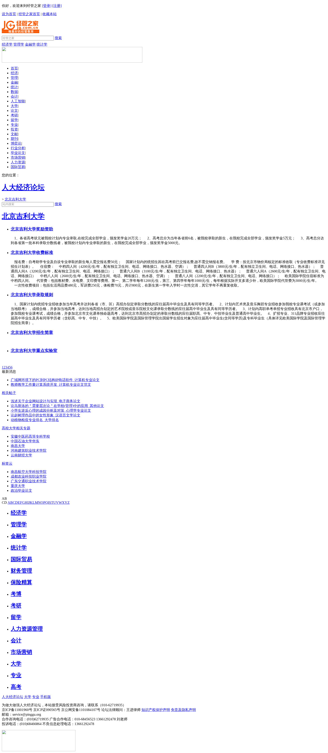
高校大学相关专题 (16, 428)
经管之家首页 (29, 14)
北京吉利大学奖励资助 (32, 229)
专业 (14, 125)
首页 (14, 68)
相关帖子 (9, 393)
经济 (14, 73)
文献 (14, 134)
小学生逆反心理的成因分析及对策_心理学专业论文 (51, 410)
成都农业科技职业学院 (28, 476)
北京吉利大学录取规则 (32, 294)
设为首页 (9, 14)
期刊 (14, 139)
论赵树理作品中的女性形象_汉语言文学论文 (45, 415)
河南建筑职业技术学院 (28, 450)
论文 (14, 110)
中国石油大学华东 (25, 441)
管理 (14, 78)
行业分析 (18, 148)
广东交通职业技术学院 (28, 481)
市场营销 (18, 157)
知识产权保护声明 (155, 710)
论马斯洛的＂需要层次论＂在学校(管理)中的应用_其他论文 (57, 406)
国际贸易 (18, 167)
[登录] (46, 6)
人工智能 (18, 101)
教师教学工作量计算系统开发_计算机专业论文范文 (51, 384)
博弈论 (16, 143)
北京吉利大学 (15, 199)
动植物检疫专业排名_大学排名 (35, 420)
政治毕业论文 (21, 490)
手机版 (45, 697)
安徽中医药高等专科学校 (30, 436)
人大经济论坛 (12, 697)
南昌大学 (18, 446)
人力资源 (18, 162)
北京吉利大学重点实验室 (34, 350)
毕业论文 (18, 153)
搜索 (58, 38)
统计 (14, 87)
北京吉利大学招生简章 (32, 332)
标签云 (7, 463)
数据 (14, 92)
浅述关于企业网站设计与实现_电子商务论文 (45, 401)
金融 (14, 82)
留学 (14, 120)
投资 (14, 129)
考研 (14, 115)
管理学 (18, 44)
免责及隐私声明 (183, 710)
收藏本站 (49, 14)
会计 (14, 96)
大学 (14, 106)
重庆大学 (18, 486)
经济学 (7, 44)
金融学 (30, 44)
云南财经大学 (21, 455)
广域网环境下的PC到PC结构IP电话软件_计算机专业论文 (55, 380)
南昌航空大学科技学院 (28, 472)
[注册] (57, 6)
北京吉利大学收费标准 (32, 252)
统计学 (42, 44)
